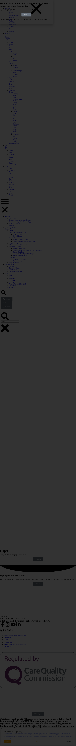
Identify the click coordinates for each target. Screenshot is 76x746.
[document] (38, 373)
